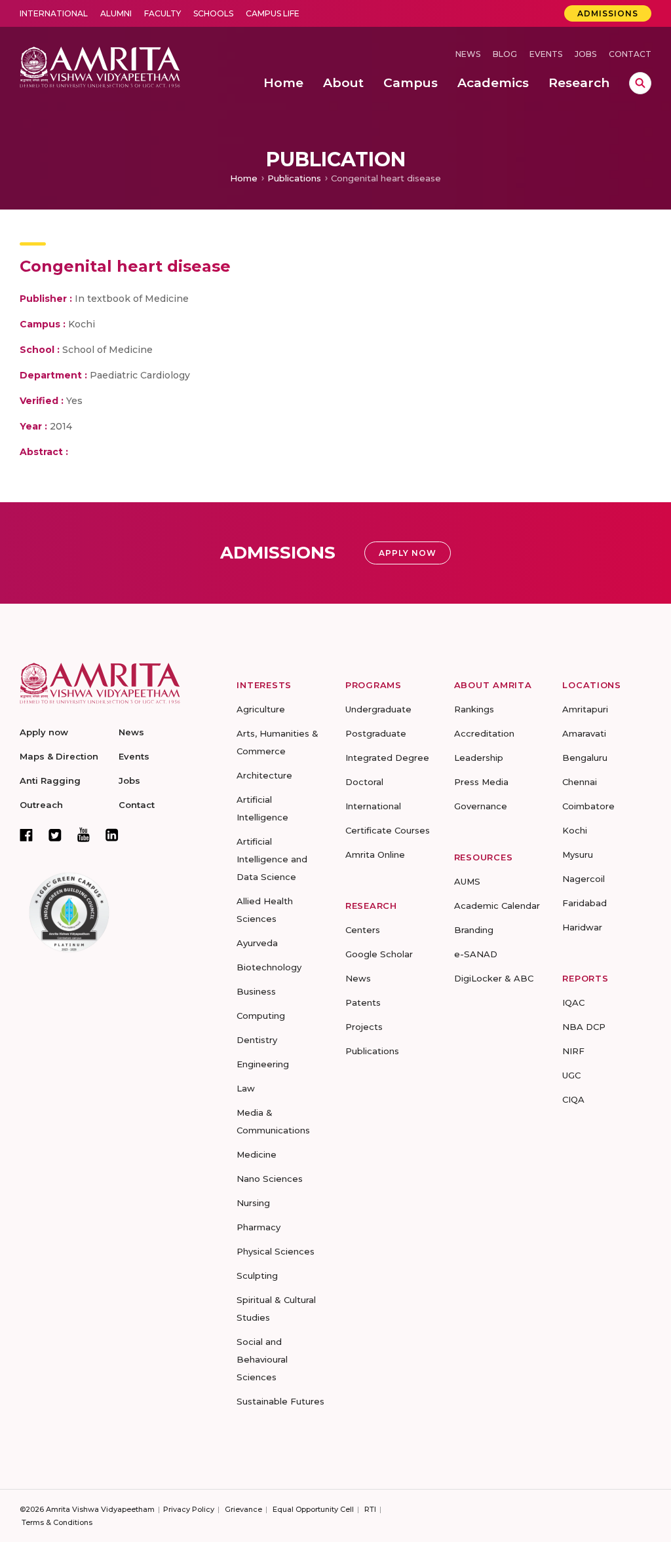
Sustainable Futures (280, 1401)
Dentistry (257, 1040)
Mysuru (577, 854)
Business (256, 991)
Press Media (481, 782)
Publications (294, 178)
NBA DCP (583, 1026)
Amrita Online (375, 854)
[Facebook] (26, 834)
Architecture (264, 775)
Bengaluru (584, 757)
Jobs (585, 54)
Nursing (253, 1203)
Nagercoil (583, 878)
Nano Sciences (270, 1178)
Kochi (574, 830)
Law (246, 1088)
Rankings (474, 709)
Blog (505, 54)
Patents (363, 1002)
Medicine (257, 1154)
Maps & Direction (59, 756)
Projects (364, 1026)
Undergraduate (378, 709)
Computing (261, 1015)
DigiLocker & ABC (493, 978)
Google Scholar (379, 954)
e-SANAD (475, 954)
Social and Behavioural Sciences (262, 1359)
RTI (370, 1509)
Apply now (44, 732)
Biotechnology (269, 967)
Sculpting (257, 1275)
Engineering (263, 1064)
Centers (362, 930)
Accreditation (484, 733)
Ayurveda (257, 943)
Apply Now (407, 553)
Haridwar (582, 927)
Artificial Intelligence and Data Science (272, 859)
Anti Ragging (50, 780)
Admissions (607, 13)
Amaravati (584, 733)
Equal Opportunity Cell (313, 1509)
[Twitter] (55, 834)
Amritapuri (585, 709)
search (640, 83)
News (467, 54)
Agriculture (261, 709)
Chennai (579, 782)
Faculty (162, 13)
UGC (571, 1075)
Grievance (243, 1509)
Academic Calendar (497, 905)
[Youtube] (83, 834)
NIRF (573, 1051)
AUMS (467, 881)
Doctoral (364, 782)
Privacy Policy (188, 1509)
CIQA (573, 1099)
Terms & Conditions (57, 1522)
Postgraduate (375, 733)
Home (244, 178)
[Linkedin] (112, 834)
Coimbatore (588, 806)
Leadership (478, 757)
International (54, 13)
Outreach (41, 804)
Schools (213, 13)
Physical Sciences (276, 1251)
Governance (480, 806)
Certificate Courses (387, 830)
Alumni (116, 13)
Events (545, 54)
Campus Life (272, 13)
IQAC (573, 1002)
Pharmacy (258, 1227)
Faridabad (584, 903)
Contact (630, 54)
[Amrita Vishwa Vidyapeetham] (100, 66)
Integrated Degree (387, 757)
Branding (473, 930)
